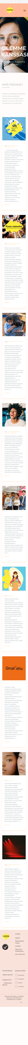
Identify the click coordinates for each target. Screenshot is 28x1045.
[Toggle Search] (19, 10)
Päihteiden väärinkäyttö (10, 433)
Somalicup (15, 145)
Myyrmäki (9, 145)
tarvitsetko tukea (12, 244)
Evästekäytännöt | (11, 999)
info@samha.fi (6, 980)
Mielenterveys (10, 431)
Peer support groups (12, 341)
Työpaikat (18, 999)
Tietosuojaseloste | (17, 998)
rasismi (9, 243)
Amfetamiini (10, 864)
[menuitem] (17, 938)
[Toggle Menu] (24, 10)
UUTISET (18, 946)
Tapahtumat (8, 147)
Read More (7, 204)
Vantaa (13, 147)
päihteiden (17, 431)
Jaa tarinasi (10, 780)
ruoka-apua (10, 595)
